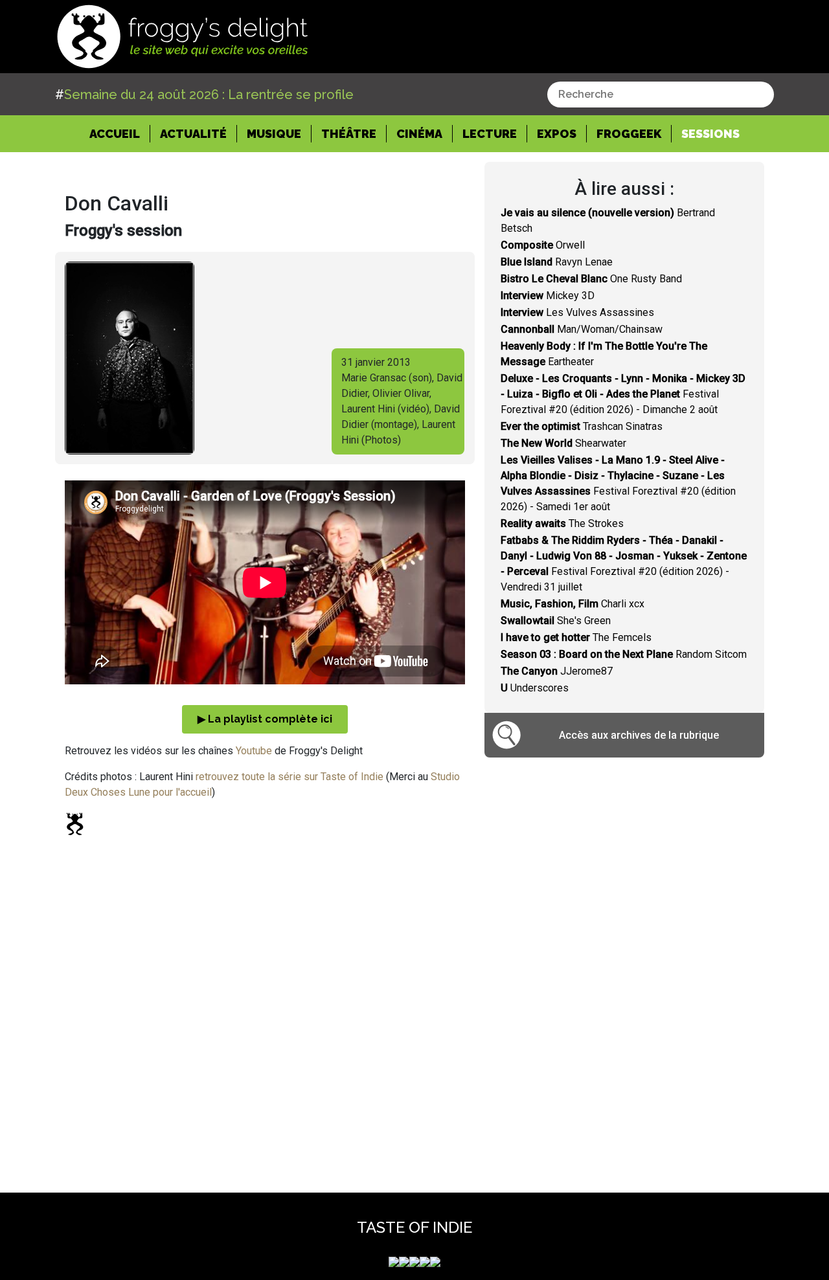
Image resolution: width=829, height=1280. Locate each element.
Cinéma (419, 133)
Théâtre (348, 133)
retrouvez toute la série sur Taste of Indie (289, 776)
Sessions (710, 133)
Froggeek (628, 133)
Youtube (254, 751)
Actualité (193, 133)
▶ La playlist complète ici (265, 719)
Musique (274, 133)
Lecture (489, 133)
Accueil (119, 133)
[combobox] (660, 94)
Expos (556, 133)
